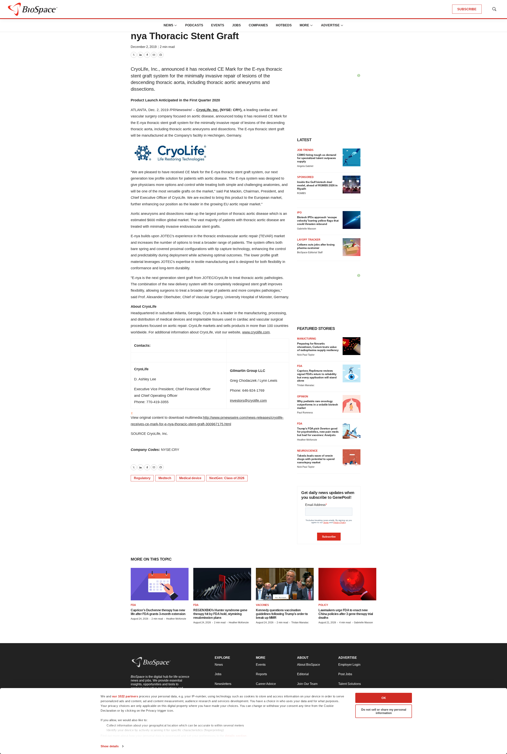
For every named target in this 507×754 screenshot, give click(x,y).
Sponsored (305, 177)
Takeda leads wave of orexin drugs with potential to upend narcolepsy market (316, 459)
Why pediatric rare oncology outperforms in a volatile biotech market (317, 404)
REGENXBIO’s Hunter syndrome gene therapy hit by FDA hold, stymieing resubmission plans (220, 613)
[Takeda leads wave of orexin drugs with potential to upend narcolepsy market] (351, 458)
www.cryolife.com (256, 332)
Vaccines (262, 605)
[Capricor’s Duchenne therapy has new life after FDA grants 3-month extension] (160, 584)
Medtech (164, 478)
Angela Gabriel (305, 166)
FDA (299, 366)
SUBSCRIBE (467, 9)
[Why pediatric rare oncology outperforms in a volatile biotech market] (351, 404)
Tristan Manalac (305, 385)
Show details (110, 746)
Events (217, 25)
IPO (299, 212)
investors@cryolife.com (248, 401)
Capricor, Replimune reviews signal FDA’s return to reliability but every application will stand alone (316, 375)
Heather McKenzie (307, 439)
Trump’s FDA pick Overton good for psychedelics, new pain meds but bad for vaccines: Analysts (318, 432)
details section (236, 735)
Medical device (190, 478)
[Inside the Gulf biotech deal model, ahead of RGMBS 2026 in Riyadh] (351, 184)
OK (383, 698)
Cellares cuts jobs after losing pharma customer (316, 246)
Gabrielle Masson (306, 228)
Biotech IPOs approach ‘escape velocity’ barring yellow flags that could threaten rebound (318, 221)
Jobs (236, 25)
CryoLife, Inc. (207, 110)
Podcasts (194, 25)
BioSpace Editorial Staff (309, 252)
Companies (258, 25)
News (168, 25)
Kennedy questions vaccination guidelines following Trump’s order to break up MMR (282, 613)
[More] (175, 25)
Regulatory (142, 478)
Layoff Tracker (308, 239)
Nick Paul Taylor (305, 354)
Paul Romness (305, 412)
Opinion (302, 396)
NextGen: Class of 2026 (226, 478)
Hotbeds (284, 25)
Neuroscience (307, 450)
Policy (323, 605)
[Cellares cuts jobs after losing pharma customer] (351, 247)
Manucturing (306, 338)
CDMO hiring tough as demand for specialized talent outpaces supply (316, 158)
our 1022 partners (125, 696)
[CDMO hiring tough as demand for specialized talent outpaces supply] (351, 157)
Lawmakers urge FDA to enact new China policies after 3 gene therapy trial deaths (345, 613)
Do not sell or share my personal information (383, 711)
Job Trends (305, 150)
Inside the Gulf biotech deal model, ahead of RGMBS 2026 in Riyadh (317, 185)
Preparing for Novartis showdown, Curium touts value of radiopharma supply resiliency (317, 347)
